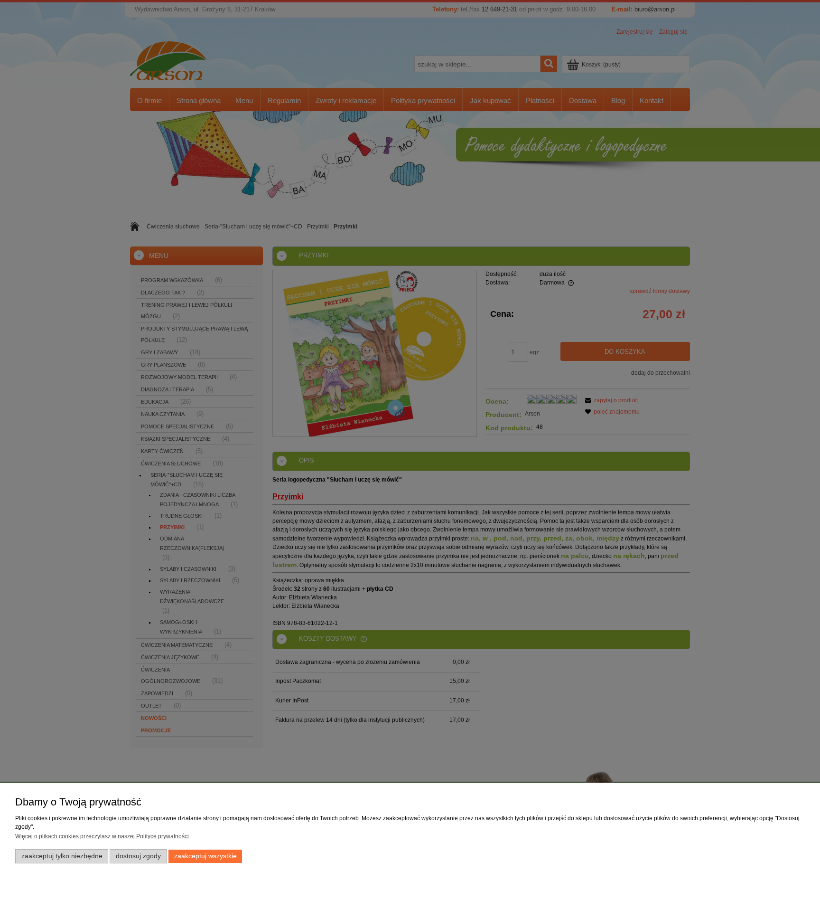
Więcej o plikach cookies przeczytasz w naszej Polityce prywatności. (102, 836)
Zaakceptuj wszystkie (205, 856)
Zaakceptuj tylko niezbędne (61, 856)
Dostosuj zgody (138, 856)
